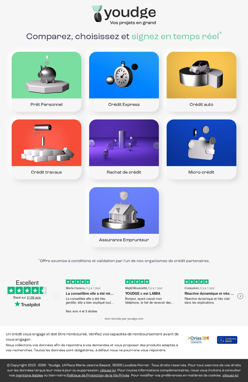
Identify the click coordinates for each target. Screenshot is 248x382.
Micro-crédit (201, 172)
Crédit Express (124, 105)
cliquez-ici (108, 370)
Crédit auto (201, 105)
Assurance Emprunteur (124, 240)
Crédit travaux (46, 172)
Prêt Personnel (46, 105)
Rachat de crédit (124, 172)
